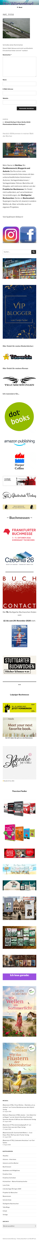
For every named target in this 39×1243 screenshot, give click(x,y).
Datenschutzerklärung (9, 1238)
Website (5, 98)
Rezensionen (7, 1196)
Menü (20, 7)
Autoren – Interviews (9, 1159)
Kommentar (7, 55)
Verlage (5, 1214)
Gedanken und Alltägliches (11, 1170)
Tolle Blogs (6, 1207)
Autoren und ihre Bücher (11, 1163)
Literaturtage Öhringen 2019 (12, 1189)
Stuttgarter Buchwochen (11, 1203)
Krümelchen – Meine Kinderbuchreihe (15, 1181)
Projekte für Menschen (10, 1192)
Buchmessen (7, 1167)
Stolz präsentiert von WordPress (26, 1238)
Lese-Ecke (6, 1185)
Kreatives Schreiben (9, 1178)
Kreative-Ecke (7, 1174)
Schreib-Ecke (7, 1200)
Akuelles (5, 1156)
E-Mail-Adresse (8, 89)
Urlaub (5, 1211)
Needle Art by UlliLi (8, 781)
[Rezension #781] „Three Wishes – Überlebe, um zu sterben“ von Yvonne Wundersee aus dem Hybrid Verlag (19, 1107)
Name (5, 80)
